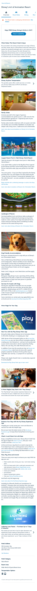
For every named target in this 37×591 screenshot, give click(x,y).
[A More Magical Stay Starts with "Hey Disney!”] (18, 382)
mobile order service (26, 469)
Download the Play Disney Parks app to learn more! (14, 362)
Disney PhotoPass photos (16, 476)
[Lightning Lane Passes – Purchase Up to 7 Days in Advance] (18, 522)
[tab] (6, 13)
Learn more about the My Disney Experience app (14, 481)
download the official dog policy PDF (21, 299)
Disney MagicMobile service (23, 467)
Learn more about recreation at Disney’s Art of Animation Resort (18, 187)
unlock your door (16, 442)
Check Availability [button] (18, 34)
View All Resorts (6, 3)
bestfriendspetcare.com (22, 291)
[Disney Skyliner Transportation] (18, 73)
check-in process (18, 440)
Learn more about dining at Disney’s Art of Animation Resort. (17, 226)
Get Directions (5, 553)
